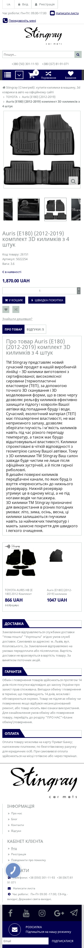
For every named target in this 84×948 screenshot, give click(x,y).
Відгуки (16, 831)
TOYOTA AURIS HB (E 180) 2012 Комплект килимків (19, 592)
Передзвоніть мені (22, 20)
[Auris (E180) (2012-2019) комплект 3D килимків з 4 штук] (73, 181)
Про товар (13, 329)
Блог (14, 819)
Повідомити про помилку (28, 860)
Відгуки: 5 (35, 329)
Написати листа (67, 13)
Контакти (17, 825)
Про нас (16, 813)
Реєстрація (18, 854)
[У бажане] (5, 309)
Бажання (70, 77)
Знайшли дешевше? (17, 319)
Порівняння (48, 77)
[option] (42, 149)
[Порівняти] (15, 309)
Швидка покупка (49, 300)
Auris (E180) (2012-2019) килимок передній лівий (59, 592)
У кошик (16, 300)
